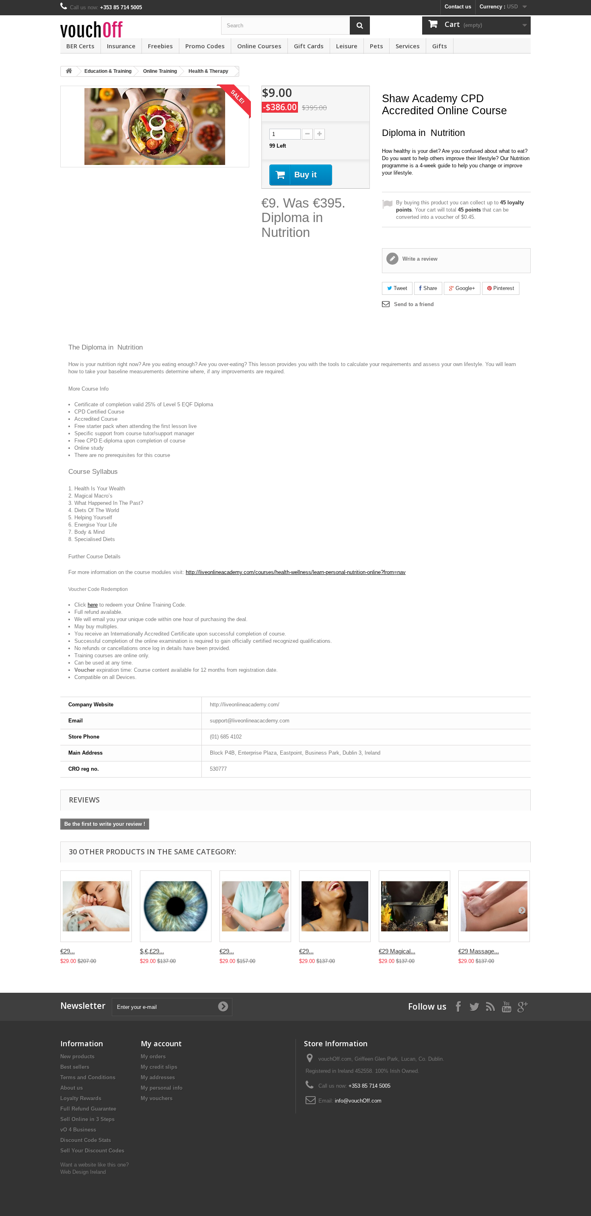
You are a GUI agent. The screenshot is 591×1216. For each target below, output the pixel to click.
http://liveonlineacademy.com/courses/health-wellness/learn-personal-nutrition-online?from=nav (296, 572)
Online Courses (259, 46)
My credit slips (159, 1067)
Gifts (439, 46)
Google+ (464, 288)
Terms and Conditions (87, 1077)
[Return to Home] (68, 71)
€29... (67, 951)
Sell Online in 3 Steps (87, 1119)
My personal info (162, 1088)
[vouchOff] (134, 29)
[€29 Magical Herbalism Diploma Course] (414, 906)
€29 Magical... (397, 951)
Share (429, 288)
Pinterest (503, 288)
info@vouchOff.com (358, 1101)
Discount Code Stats (85, 1140)
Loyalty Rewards (80, 1098)
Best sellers (74, 1067)
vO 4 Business (78, 1130)
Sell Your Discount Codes (92, 1151)
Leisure (346, 46)
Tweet (399, 288)
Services (408, 46)
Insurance (121, 46)
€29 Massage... (478, 951)
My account (161, 1043)
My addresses (158, 1077)
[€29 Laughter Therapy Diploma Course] (335, 906)
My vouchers (156, 1098)
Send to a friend (414, 304)
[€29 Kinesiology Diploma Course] (255, 906)
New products (77, 1056)
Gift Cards (309, 46)
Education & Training (107, 71)
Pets (376, 46)
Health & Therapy (208, 71)
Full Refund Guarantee (88, 1109)
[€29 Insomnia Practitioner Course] (96, 906)
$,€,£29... (152, 951)
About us (71, 1088)
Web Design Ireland (83, 1172)
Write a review (419, 259)
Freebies (160, 46)
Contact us (458, 7)
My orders (153, 1056)
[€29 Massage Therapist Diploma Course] (494, 906)
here (93, 605)
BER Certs (80, 46)
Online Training (160, 71)
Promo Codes (205, 46)
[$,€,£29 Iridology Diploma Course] (175, 906)
